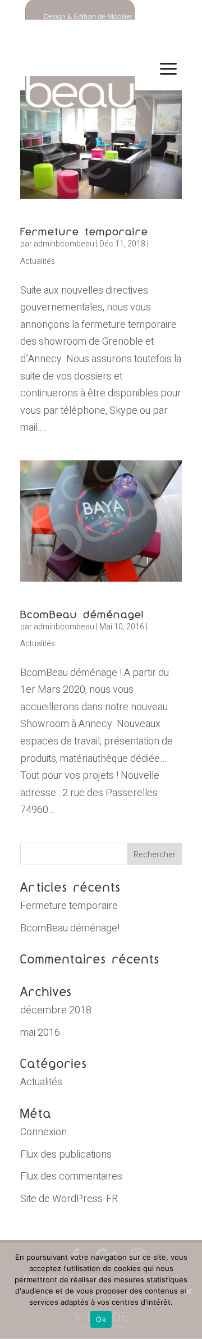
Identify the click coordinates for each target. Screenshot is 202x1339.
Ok (101, 1319)
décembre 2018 (55, 1010)
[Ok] (188, 1291)
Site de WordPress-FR (69, 1199)
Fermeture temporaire (84, 231)
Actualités (37, 261)
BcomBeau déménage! (82, 614)
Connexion (43, 1132)
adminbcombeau (64, 244)
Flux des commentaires (71, 1176)
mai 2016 (40, 1032)
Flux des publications (66, 1154)
